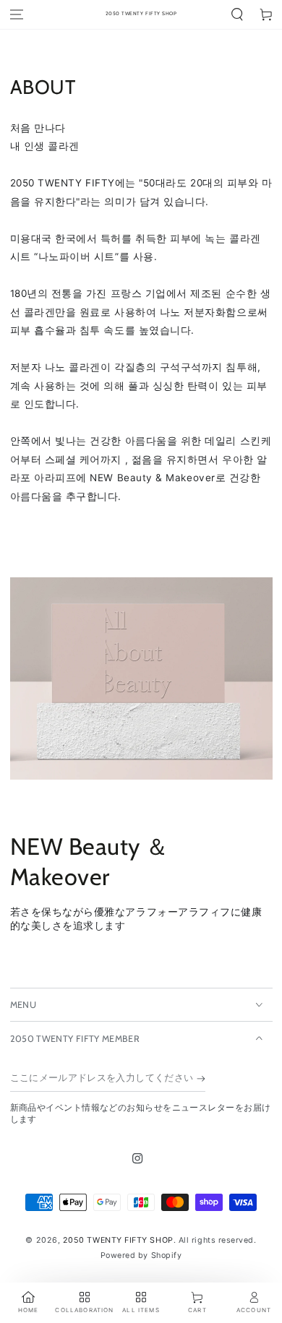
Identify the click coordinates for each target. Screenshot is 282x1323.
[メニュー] (16, 15)
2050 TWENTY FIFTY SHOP (118, 1240)
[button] (237, 15)
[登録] (201, 1078)
